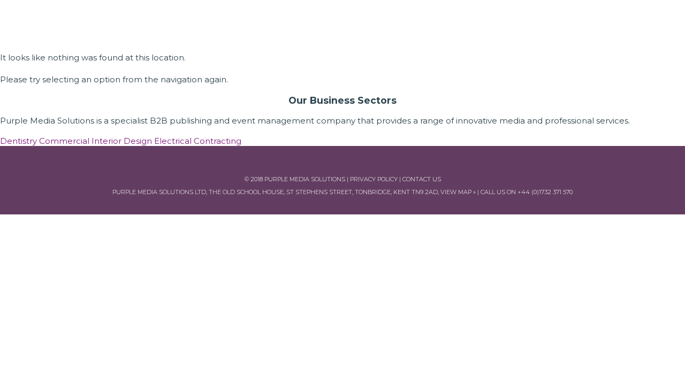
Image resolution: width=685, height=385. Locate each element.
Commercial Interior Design (95, 141)
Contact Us (421, 179)
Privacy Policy (374, 179)
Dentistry (18, 141)
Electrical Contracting (197, 141)
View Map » (458, 192)
